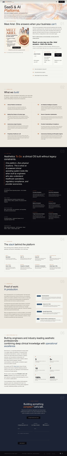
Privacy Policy (53, 453)
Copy (35, 56)
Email (35, 428)
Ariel (44, 453)
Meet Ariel (62, 1)
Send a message (47, 54)
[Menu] (56, 2)
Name (19, 428)
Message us (46, 425)
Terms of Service (48, 453)
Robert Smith (16, 366)
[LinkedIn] (60, 453)
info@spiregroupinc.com (58, 55)
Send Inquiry (22, 443)
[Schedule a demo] (16, 48)
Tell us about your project (23, 433)
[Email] (62, 453)
